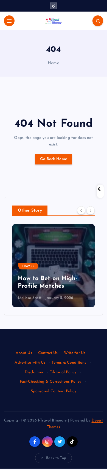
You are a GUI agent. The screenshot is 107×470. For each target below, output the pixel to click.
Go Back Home (53, 159)
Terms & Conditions (69, 363)
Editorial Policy (62, 372)
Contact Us (48, 353)
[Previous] (81, 210)
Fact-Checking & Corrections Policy (50, 382)
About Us (24, 353)
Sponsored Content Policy (53, 391)
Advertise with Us (30, 363)
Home (53, 63)
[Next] (90, 210)
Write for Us (75, 353)
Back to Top (56, 458)
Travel (49, 266)
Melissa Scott (50, 298)
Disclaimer (34, 372)
